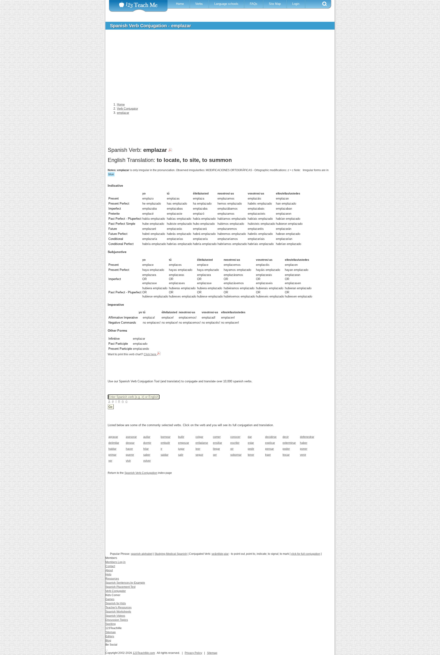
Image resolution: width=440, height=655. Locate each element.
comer (217, 437)
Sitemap (110, 632)
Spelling (110, 624)
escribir (234, 442)
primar (112, 454)
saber (146, 454)
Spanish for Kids (115, 603)
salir (180, 454)
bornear (165, 437)
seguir (199, 454)
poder (286, 448)
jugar (181, 448)
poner (303, 448)
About (109, 570)
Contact (110, 566)
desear (130, 442)
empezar (183, 442)
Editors (109, 636)
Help (108, 574)
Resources (112, 578)
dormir (147, 442)
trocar (286, 454)
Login (295, 4)
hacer (129, 448)
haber (303, 442)
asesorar (131, 437)
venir (303, 454)
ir (161, 448)
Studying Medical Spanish (170, 553)
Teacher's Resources (118, 607)
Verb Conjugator (115, 591)
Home (180, 4)
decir (286, 437)
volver (147, 460)
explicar (270, 442)
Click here (150, 354)
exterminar (289, 442)
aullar (146, 437)
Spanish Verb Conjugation (140, 473)
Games (109, 599)
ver (110, 460)
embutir (165, 442)
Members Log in (115, 562)
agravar (113, 437)
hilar (146, 448)
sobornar (236, 454)
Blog (108, 640)
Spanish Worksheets (118, 611)
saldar (164, 454)
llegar (216, 448)
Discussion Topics (116, 620)
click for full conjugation (305, 553)
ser (215, 454)
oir (232, 448)
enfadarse (201, 442)
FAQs (253, 4)
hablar (112, 448)
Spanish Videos (115, 615)
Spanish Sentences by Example (125, 582)
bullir (181, 437)
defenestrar (307, 437)
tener (251, 454)
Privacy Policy (193, 653)
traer (268, 454)
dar (250, 437)
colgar (199, 437)
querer (130, 454)
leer (197, 448)
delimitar (113, 442)
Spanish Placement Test (120, 586)
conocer (235, 437)
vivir (128, 460)
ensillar (217, 442)
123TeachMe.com (144, 653)
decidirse (271, 437)
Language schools (226, 4)
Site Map (275, 4)
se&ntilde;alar (220, 553)
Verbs (199, 4)
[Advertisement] (216, 67)
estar (251, 442)
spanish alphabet (141, 553)
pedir (251, 448)
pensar (269, 448)
